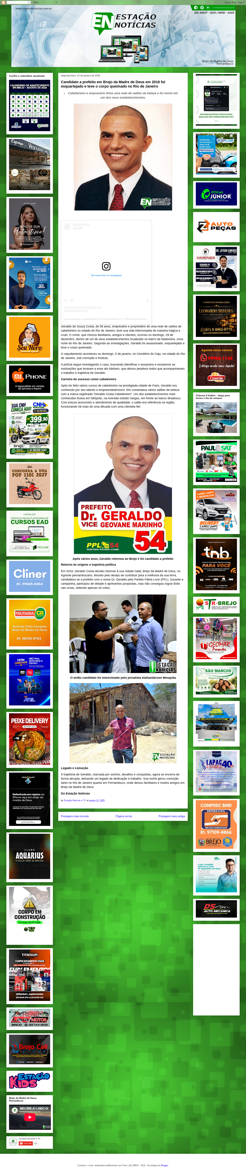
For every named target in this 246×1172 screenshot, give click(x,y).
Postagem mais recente (75, 816)
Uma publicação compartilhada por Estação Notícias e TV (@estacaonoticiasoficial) (108, 319)
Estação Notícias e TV (75, 800)
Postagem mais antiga (172, 816)
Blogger (164, 1165)
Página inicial (124, 816)
